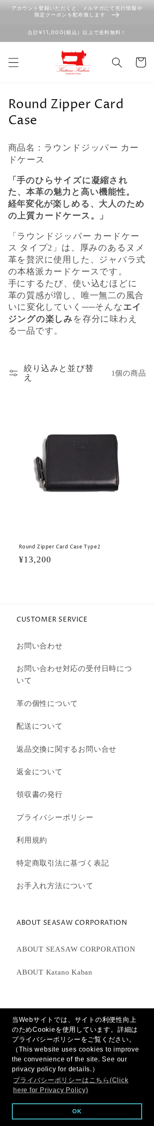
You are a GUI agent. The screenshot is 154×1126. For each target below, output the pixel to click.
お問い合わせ (39, 646)
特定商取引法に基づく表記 (62, 863)
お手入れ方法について (55, 886)
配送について (39, 726)
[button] (13, 62)
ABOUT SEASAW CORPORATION (76, 949)
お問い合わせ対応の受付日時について (74, 674)
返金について (39, 772)
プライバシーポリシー (55, 817)
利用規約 (31, 840)
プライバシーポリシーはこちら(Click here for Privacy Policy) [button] (71, 1085)
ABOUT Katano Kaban (54, 972)
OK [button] (77, 1111)
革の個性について (47, 703)
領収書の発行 (39, 794)
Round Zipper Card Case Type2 (60, 547)
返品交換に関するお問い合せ (66, 749)
